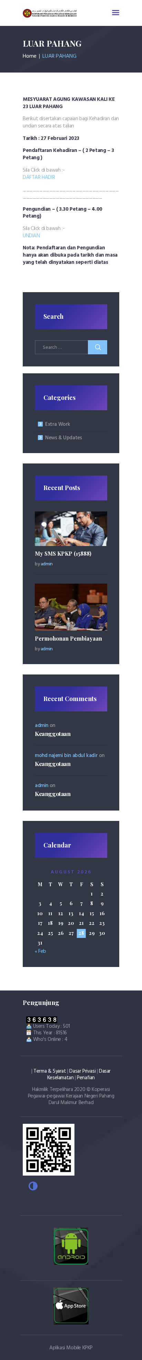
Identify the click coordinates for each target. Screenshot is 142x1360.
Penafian (86, 1078)
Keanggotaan (53, 733)
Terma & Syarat (49, 1071)
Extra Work (57, 424)
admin (47, 564)
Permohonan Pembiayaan (68, 638)
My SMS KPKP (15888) (63, 553)
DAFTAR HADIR (39, 177)
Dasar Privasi (82, 1071)
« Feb (40, 951)
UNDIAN (31, 236)
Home (30, 56)
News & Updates (63, 438)
